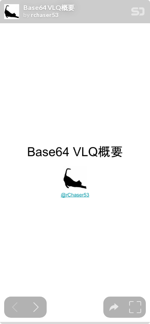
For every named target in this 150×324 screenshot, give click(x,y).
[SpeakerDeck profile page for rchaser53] (11, 12)
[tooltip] (114, 307)
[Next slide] (36, 307)
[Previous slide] (14, 307)
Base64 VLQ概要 (49, 7)
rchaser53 (44, 15)
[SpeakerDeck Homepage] (138, 13)
